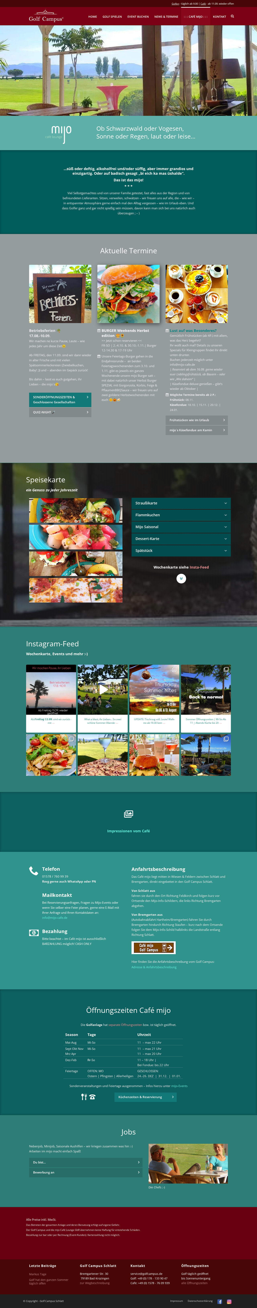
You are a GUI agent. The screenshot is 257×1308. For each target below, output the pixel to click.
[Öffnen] (51, 690)
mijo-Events (179, 1086)
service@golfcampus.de (146, 1274)
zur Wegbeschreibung (95, 1283)
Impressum (176, 1301)
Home (92, 16)
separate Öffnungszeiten (125, 1025)
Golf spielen (112, 16)
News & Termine (166, 16)
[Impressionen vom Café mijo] (128, 814)
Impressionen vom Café (128, 831)
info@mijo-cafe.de (54, 918)
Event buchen (138, 16)
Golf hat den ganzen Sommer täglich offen (48, 1281)
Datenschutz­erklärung (200, 1301)
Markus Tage (37, 1274)
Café (203, 3)
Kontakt (219, 16)
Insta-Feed (199, 567)
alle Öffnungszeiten (194, 1283)
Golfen (175, 3)
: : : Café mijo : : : (195, 16)
